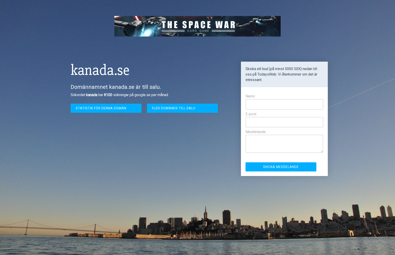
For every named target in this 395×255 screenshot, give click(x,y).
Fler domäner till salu (173, 108)
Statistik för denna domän (101, 108)
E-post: (251, 114)
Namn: (250, 96)
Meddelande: (256, 132)
